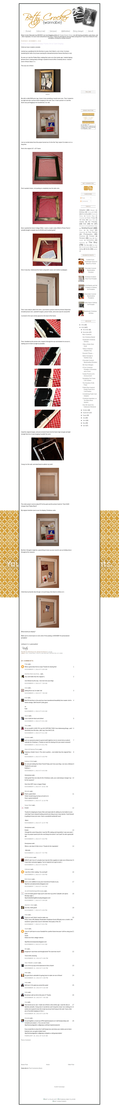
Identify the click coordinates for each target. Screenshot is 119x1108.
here (34, 61)
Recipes (82, 238)
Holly (26, 914)
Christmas (32, 653)
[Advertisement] (33, 1052)
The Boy (93, 242)
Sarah (26, 928)
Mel (26, 949)
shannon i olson (29, 905)
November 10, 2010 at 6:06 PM (36, 958)
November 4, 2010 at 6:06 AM (36, 669)
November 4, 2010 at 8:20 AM (36, 711)
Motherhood (87, 228)
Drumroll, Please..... (88, 353)
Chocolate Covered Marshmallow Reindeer (90, 270)
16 (73, 872)
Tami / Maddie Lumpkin (31, 963)
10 (73, 778)
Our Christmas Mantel (89, 337)
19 (73, 907)
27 (73, 1005)
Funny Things (91, 218)
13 (73, 830)
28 (73, 1021)
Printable (91, 236)
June (84, 420)
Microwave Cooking (83, 225)
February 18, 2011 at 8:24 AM (36, 1036)
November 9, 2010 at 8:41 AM (36, 944)
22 (73, 951)
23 (73, 965)
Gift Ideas (82, 220)
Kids (84, 224)
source (48, 94)
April (84, 425)
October (85, 410)
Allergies (92, 210)
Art (27, 653)
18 (73, 894)
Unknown (27, 869)
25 (73, 985)
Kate (26, 697)
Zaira (26, 688)
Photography (87, 234)
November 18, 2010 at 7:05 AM (36, 997)
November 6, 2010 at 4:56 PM (36, 874)
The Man (86, 245)
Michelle (27, 791)
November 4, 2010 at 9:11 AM (36, 733)
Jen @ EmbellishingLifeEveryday (34, 891)
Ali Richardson (29, 857)
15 (73, 860)
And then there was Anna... (32, 674)
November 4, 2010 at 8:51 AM (36, 721)
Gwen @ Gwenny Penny (32, 749)
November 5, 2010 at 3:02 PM (36, 839)
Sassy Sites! (28, 805)
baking (81, 249)
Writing (93, 247)
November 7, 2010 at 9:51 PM (36, 924)
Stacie (26, 716)
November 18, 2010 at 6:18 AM (36, 987)
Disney (81, 216)
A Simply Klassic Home (65, 35)
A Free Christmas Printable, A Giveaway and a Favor (89, 369)
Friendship (81, 218)
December (86, 329)
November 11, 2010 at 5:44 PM (36, 968)
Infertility (81, 222)
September (86, 412)
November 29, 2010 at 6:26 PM (36, 1013)
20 (73, 917)
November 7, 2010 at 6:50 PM (36, 910)
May (84, 423)
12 (73, 808)
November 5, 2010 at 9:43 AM (36, 770)
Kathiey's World (29, 761)
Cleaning (89, 212)
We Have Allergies (88, 365)
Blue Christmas (87, 334)
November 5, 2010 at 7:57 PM (36, 853)
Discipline (93, 214)
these (28, 644)
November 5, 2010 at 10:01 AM (36, 786)
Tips (82, 247)
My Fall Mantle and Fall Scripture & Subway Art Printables (90, 287)
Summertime (90, 240)
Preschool (82, 236)
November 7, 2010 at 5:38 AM (36, 900)
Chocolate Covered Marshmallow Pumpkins (90, 296)
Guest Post (92, 220)
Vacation (87, 247)
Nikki (26, 972)
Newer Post (24, 1064)
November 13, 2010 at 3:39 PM (36, 978)
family (88, 249)
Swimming (82, 242)
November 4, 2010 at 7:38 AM (36, 693)
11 (73, 794)
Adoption (82, 210)
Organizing (82, 232)
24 (73, 975)
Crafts (38, 653)
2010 (83, 327)
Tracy (26, 725)
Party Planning (92, 232)
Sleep (90, 238)
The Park (94, 245)
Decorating (45, 653)
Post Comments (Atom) (35, 1068)
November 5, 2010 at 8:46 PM (36, 864)
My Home (60, 653)
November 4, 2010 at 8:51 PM (36, 745)
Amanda (27, 1018)
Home (48, 1064)
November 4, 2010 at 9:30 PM (36, 756)
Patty (26, 664)
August (85, 415)
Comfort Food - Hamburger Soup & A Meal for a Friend (91, 261)
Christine (27, 737)
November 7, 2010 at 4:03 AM (36, 886)
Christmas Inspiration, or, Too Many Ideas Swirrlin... (90, 400)
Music (80, 230)
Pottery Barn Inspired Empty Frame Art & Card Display (42, 44)
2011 (82, 325)
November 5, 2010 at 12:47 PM (36, 823)
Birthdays (82, 212)
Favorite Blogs (90, 216)
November (86, 332)
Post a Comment (26, 1040)
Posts (83, 198)
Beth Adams (28, 879)
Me (92, 224)
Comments (84, 201)
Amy (26, 1002)
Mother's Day (93, 225)
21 (73, 931)
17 (73, 882)
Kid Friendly (92, 222)
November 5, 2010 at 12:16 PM (36, 800)
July (84, 418)
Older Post (71, 1064)
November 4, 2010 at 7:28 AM (36, 683)
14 (73, 846)
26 (73, 995)
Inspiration (53, 653)
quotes (95, 249)
